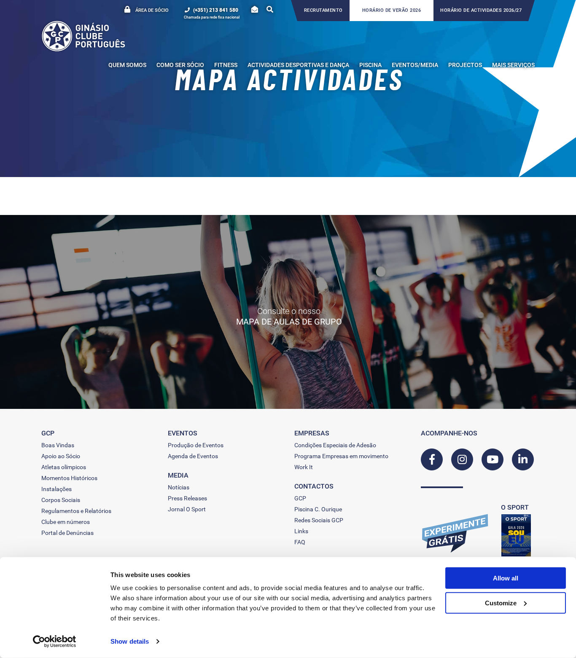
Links (301, 531)
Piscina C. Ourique (318, 509)
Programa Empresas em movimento (341, 456)
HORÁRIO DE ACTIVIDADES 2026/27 (481, 10)
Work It (303, 467)
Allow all (505, 578)
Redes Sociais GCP (318, 520)
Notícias (178, 487)
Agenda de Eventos (193, 456)
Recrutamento (323, 10)
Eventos (182, 433)
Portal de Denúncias (67, 532)
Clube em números (65, 521)
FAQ (299, 542)
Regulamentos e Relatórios (76, 511)
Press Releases (187, 498)
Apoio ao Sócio (60, 456)
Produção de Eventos (195, 445)
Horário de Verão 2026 (391, 10)
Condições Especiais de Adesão (335, 445)
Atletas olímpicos (63, 467)
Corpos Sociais (60, 500)
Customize (501, 602)
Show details (129, 641)
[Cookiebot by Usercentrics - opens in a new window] (55, 641)
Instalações (56, 489)
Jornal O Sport (187, 509)
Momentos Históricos (69, 478)
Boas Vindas (57, 445)
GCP (300, 498)
